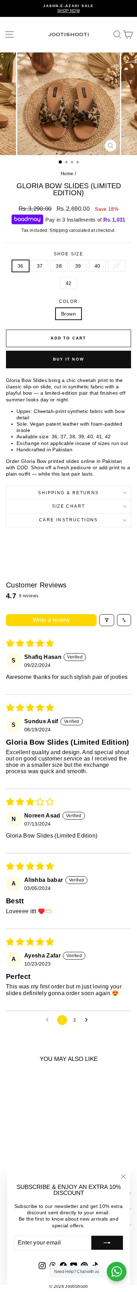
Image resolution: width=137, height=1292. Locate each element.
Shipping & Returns (68, 492)
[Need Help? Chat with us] (116, 1271)
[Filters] (106, 620)
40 (97, 266)
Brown (68, 314)
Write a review (51, 620)
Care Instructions (68, 519)
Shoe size (69, 254)
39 (78, 266)
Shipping (59, 230)
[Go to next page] (88, 1020)
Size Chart (68, 506)
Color (68, 301)
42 (69, 283)
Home (67, 173)
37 (40, 266)
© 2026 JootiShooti (68, 1286)
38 (59, 266)
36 (21, 266)
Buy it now (68, 359)
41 (116, 266)
